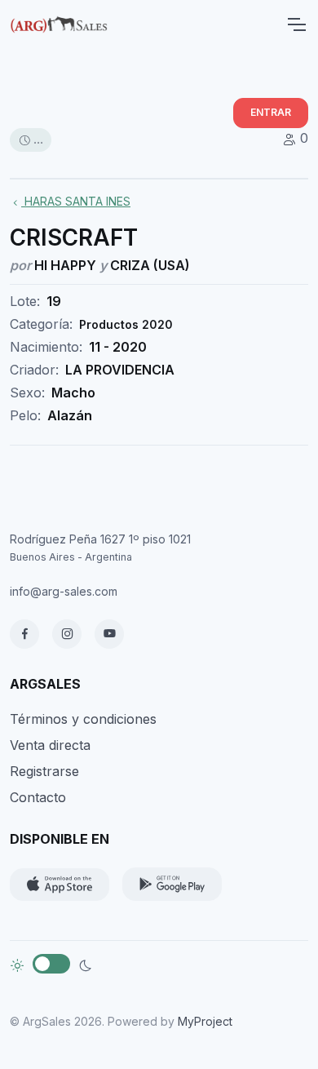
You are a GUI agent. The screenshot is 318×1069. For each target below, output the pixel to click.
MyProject (205, 1021)
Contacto (38, 797)
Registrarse (44, 771)
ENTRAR (270, 112)
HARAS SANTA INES (75, 201)
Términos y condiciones (83, 719)
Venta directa (50, 745)
